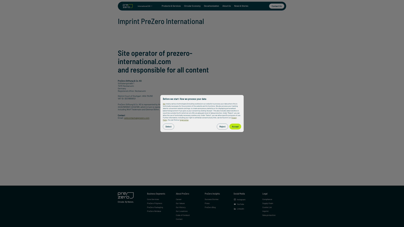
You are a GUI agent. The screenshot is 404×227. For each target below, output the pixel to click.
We (164, 104)
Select (168, 126)
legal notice (184, 120)
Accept (235, 126)
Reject (222, 126)
